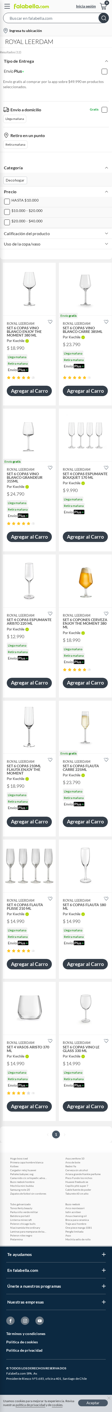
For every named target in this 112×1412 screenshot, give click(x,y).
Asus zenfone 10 (74, 1158)
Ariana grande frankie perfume (83, 1174)
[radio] (9, 377)
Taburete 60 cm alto (77, 1193)
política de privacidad (30, 1405)
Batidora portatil (20, 1215)
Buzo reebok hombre (22, 1181)
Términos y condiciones (25, 1333)
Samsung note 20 (20, 1189)
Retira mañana (15, 144)
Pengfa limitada (74, 1231)
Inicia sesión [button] (86, 6)
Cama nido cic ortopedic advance (28, 1177)
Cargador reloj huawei (23, 1170)
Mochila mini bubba (22, 1185)
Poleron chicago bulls (22, 1223)
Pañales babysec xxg (21, 1174)
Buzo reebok (72, 1204)
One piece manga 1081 (78, 1227)
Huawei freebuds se (76, 1181)
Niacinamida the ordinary (25, 1227)
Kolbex (14, 1166)
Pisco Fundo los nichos (78, 1177)
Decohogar (15, 180)
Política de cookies (22, 1342)
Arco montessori (75, 1208)
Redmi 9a (70, 1166)
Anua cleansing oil (76, 1215)
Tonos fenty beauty (21, 1208)
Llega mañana (14, 119)
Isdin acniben (73, 1212)
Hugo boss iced (19, 1158)
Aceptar (92, 1403)
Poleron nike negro (21, 1235)
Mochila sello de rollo (78, 1239)
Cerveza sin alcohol (76, 1170)
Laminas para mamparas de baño (28, 1231)
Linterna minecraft (21, 1219)
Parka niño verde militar (24, 1212)
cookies (57, 1405)
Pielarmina (16, 1239)
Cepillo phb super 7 (76, 1185)
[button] (56, 19)
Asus (68, 1235)
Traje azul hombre (75, 1223)
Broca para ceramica (77, 1219)
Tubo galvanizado (20, 1204)
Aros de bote (72, 1162)
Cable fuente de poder (78, 1189)
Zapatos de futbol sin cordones (28, 1193)
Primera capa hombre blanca (26, 1162)
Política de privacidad (24, 1350)
